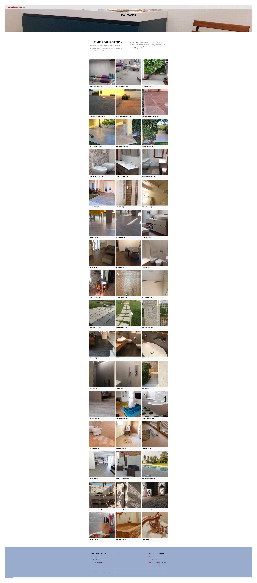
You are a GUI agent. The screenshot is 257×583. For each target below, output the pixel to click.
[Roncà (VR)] (102, 344)
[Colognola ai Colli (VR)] (102, 102)
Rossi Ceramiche (97, 557)
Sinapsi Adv (124, 554)
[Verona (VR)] (102, 253)
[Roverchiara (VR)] (102, 283)
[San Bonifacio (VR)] (102, 72)
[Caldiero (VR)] (102, 223)
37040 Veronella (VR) (99, 562)
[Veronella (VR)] (102, 193)
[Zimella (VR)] (102, 464)
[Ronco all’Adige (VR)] (102, 162)
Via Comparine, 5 (97, 559)
